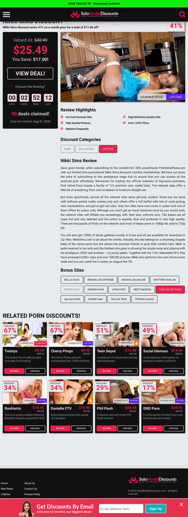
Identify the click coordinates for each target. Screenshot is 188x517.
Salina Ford (72, 299)
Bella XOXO (71, 279)
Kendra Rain (96, 289)
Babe (67, 148)
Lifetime (108, 148)
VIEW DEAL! (30, 73)
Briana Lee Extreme (101, 279)
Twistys (11, 351)
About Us (29, 483)
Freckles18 (71, 289)
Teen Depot (106, 351)
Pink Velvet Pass (170, 289)
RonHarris (13, 408)
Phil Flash (105, 408)
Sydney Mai (95, 299)
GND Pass (151, 408)
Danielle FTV (61, 408)
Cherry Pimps (62, 351)
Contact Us (30, 488)
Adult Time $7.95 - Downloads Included (94, 3)
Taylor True (119, 299)
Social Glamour (155, 351)
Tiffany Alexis (144, 299)
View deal (35, 371)
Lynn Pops (118, 289)
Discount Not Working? (30, 86)
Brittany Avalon (165, 279)
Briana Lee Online (134, 279)
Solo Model (87, 148)
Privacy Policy (32, 494)
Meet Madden (142, 289)
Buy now (14, 371)
